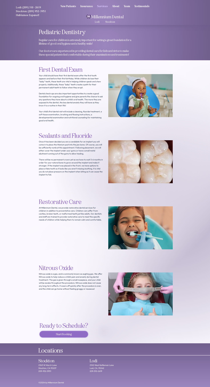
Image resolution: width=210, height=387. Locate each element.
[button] (127, 6)
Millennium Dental (107, 16)
